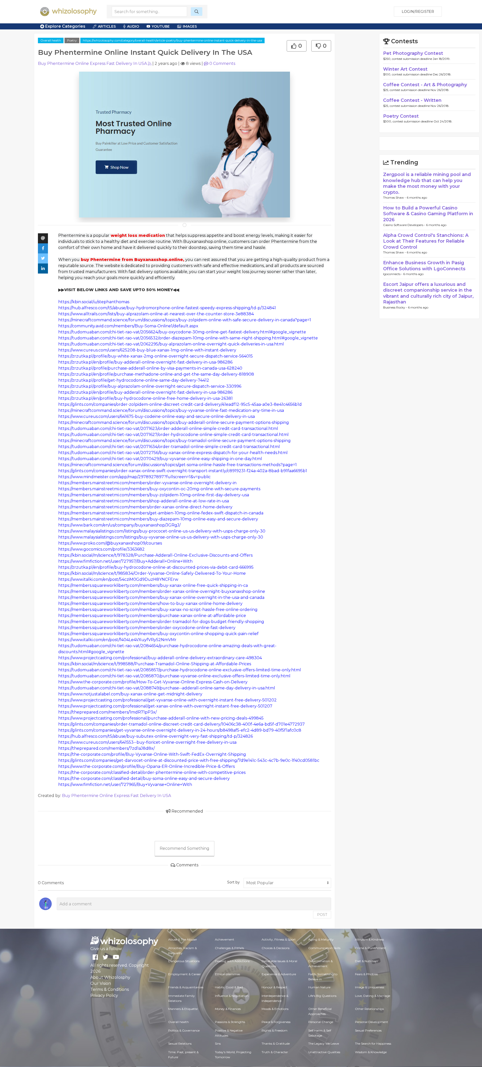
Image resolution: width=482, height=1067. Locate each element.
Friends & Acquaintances (185, 987)
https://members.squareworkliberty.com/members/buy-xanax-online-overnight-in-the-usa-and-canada (161, 597)
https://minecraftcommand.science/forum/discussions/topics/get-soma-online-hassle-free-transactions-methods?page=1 (177, 464)
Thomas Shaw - (395, 197)
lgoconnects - (393, 274)
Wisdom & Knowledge (371, 1052)
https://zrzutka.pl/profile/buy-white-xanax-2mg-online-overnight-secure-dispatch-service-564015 (155, 356)
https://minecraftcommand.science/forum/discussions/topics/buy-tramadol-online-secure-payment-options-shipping (174, 440)
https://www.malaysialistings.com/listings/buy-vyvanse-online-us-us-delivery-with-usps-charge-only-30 (160, 537)
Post (322, 914)
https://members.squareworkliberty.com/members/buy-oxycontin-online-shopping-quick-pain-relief (158, 633)
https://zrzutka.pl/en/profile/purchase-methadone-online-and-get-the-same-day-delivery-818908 (156, 374)
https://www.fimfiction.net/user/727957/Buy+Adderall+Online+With (125, 561)
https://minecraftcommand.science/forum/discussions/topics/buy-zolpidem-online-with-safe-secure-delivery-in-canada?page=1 (184, 320)
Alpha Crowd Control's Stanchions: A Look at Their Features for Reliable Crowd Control (425, 241)
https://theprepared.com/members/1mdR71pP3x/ (107, 712)
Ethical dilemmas (227, 974)
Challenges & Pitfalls (229, 948)
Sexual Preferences (368, 1030)
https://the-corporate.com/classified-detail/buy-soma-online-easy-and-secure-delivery (144, 778)
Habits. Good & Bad (229, 987)
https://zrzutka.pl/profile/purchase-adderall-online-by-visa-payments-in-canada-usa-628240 (150, 368)
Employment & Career (184, 974)
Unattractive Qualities (324, 1052)
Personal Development (371, 1022)
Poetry (72, 40)
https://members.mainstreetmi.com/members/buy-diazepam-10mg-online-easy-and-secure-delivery (158, 519)
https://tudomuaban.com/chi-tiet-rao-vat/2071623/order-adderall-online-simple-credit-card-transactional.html (168, 428)
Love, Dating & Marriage (372, 996)
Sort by (233, 882)
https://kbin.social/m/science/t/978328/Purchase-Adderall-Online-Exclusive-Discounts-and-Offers (155, 555)
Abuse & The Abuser (182, 939)
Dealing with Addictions (232, 961)
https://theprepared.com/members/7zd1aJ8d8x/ (106, 748)
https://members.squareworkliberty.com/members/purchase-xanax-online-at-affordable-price (152, 615)
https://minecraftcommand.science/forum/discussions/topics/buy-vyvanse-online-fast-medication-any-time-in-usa (171, 410)
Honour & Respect (274, 987)
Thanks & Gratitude (276, 1043)
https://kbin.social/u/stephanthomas (93, 301)
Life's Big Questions (322, 996)
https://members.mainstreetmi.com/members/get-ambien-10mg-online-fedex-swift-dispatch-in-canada (160, 513)
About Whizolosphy (110, 977)
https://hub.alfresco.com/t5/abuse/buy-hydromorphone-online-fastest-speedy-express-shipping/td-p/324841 (167, 307)
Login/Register (418, 11)
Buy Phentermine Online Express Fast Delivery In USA (92, 63)
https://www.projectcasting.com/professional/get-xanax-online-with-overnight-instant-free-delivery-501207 (165, 706)
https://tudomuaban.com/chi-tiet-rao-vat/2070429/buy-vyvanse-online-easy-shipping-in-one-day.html (160, 458)
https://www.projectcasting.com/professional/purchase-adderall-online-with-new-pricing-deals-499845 (161, 718)
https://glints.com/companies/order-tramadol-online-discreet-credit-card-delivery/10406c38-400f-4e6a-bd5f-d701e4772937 (181, 724)
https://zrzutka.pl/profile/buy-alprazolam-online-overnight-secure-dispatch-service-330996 (149, 386)
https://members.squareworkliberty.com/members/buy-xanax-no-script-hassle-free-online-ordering (158, 609)
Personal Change (320, 1022)
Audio (133, 26)
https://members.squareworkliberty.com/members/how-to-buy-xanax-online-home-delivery (150, 603)
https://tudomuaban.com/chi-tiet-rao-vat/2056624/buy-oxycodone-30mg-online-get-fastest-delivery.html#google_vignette (182, 332)
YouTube (161, 26)
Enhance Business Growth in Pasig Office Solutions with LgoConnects (424, 265)
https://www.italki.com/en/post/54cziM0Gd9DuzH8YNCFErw (118, 579)
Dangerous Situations (184, 961)
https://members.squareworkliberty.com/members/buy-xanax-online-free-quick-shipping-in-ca (153, 585)
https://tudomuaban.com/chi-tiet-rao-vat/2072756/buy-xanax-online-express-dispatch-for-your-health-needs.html (173, 452)
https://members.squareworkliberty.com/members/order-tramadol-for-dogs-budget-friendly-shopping (161, 621)
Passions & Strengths (230, 1022)
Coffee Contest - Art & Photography (425, 84)
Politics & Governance (184, 1030)
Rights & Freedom (274, 1030)
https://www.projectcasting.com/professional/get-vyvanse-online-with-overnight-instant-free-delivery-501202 (167, 700)
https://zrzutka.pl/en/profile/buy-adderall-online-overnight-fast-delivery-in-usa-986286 (145, 362)
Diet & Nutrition (366, 961)
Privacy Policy (104, 995)
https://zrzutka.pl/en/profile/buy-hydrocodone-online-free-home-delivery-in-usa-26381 (145, 398)
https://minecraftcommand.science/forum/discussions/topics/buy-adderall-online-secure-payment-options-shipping (173, 422)
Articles (107, 26)
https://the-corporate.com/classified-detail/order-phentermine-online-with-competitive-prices (152, 772)
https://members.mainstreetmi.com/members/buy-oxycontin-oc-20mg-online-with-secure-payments (159, 488)
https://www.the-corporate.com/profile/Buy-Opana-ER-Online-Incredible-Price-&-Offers (146, 766)
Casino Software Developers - (404, 225)
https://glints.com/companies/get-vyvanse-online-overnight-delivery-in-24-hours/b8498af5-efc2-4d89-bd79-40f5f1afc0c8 (179, 730)
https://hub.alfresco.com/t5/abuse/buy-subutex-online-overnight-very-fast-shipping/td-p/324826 (155, 736)
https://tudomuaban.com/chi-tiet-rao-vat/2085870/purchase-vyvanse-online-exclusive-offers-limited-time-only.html (174, 676)
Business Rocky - (395, 307)
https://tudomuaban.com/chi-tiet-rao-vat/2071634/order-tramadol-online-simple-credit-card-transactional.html (169, 446)
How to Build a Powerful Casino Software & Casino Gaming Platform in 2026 (428, 214)
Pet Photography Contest (413, 53)
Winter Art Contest (405, 69)
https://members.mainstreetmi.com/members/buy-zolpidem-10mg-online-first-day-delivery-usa (153, 495)
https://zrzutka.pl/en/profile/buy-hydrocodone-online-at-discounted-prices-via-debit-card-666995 (156, 567)
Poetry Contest (401, 116)
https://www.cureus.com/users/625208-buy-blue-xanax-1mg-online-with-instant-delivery (147, 350)
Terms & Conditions (109, 989)
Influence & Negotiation (232, 996)
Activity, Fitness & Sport (279, 939)
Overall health (50, 40)
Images (190, 26)
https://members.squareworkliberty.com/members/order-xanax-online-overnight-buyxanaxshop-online (161, 591)
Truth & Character (275, 1052)
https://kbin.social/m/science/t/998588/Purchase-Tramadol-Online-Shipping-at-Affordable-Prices (154, 663)
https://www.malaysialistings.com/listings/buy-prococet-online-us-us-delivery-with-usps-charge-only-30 (161, 531)
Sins (218, 1043)
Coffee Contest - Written (412, 100)
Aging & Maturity (321, 939)
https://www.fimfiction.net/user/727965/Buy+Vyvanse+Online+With (125, 784)
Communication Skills (324, 948)
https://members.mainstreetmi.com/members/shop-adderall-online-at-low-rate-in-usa (143, 501)
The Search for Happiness (373, 1043)
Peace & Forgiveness (276, 1022)
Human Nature (319, 987)
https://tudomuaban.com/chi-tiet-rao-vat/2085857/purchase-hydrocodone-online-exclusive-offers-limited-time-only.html (179, 670)
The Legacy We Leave (323, 1043)
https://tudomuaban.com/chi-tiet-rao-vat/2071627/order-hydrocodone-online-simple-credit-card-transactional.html (173, 434)
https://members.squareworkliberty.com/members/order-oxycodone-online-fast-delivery (146, 627)
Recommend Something (184, 848)
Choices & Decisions (275, 948)
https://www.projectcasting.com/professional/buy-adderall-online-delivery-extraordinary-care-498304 (160, 657)
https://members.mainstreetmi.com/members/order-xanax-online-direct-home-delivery (145, 507)
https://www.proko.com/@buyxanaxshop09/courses (110, 543)
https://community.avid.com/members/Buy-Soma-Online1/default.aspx (128, 326)
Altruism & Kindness (369, 939)
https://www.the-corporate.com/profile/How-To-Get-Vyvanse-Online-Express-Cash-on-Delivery (153, 682)
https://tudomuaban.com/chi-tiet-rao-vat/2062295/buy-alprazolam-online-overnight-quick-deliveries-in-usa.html (171, 344)
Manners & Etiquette (183, 1009)
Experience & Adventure (279, 974)
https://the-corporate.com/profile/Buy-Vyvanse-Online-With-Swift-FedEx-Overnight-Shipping (152, 754)
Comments (222, 63)
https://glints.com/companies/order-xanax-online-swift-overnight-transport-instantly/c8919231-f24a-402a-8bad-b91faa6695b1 (182, 470)
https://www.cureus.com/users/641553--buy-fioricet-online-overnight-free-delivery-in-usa (147, 742)
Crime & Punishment (370, 948)
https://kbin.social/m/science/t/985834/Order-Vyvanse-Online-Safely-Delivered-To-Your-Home (152, 573)
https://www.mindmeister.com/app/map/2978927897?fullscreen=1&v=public (134, 476)
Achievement (224, 939)
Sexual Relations (180, 1043)
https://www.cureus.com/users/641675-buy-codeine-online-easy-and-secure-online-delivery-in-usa (156, 416)
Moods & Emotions (275, 1009)
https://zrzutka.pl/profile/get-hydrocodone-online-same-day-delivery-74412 (133, 380)
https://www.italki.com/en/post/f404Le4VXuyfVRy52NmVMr (117, 639)
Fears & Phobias (366, 974)
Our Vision (100, 983)
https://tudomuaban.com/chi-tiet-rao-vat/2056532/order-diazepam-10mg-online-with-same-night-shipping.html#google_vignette (188, 338)
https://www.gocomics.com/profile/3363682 (101, 549)
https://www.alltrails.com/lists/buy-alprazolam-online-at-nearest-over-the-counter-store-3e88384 (156, 314)
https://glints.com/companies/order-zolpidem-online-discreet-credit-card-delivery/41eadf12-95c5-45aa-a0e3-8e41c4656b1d (180, 404)
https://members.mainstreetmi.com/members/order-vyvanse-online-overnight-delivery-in (147, 482)
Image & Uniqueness (369, 987)
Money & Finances (228, 1009)
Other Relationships (369, 1009)
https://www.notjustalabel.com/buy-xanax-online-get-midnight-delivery (130, 694)
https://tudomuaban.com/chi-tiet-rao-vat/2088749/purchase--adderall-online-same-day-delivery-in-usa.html (166, 688)
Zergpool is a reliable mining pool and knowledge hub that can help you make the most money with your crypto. (427, 183)
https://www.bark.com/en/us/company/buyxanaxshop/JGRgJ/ (119, 525)
